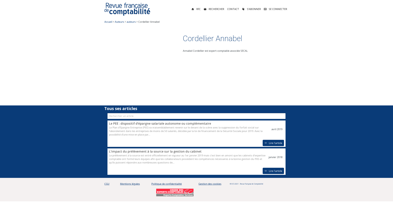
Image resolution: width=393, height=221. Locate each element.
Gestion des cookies (209, 184)
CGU (106, 184)
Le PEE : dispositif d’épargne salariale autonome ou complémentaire (160, 123)
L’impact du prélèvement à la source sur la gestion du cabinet (155, 151)
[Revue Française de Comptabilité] (127, 9)
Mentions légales (130, 184)
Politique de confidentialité (166, 184)
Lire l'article (275, 143)
